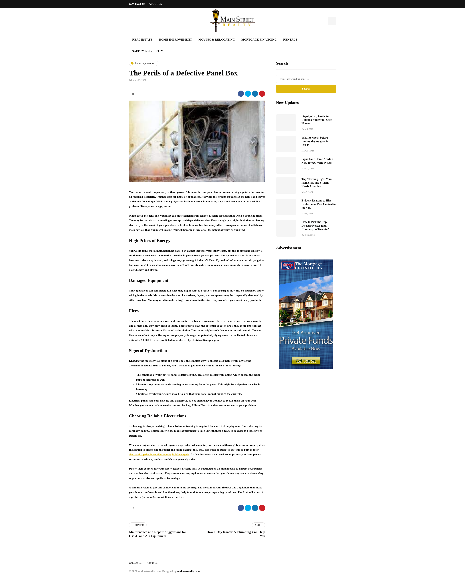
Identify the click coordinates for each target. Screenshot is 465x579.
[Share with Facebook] (241, 94)
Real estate (142, 39)
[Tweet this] (248, 94)
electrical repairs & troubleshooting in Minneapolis (159, 454)
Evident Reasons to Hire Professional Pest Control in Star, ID (319, 204)
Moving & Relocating (217, 39)
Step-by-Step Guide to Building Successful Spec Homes (317, 120)
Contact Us (137, 4)
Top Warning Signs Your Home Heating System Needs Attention (317, 182)
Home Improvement (175, 39)
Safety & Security (147, 51)
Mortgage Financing (259, 39)
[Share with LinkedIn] (255, 94)
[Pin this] (262, 94)
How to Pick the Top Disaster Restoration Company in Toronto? (315, 225)
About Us (155, 4)
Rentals (290, 39)
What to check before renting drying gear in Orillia (315, 141)
